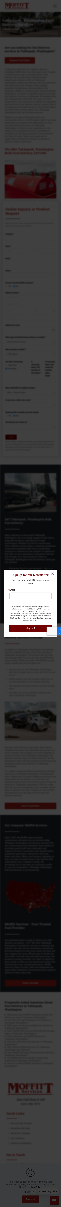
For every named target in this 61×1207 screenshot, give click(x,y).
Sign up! (30, 628)
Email (12, 590)
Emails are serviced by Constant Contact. (37, 619)
